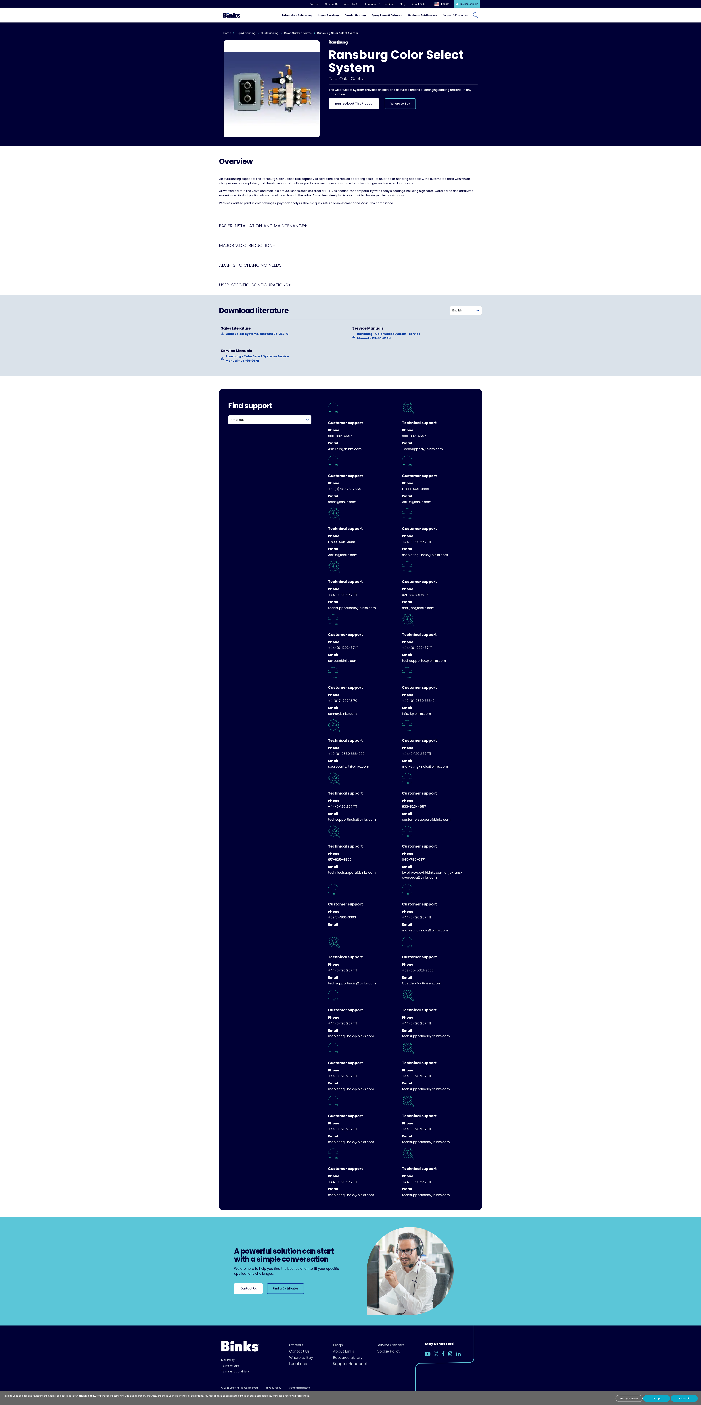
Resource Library (348, 1357)
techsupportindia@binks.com (352, 608)
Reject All (684, 1398)
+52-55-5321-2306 (418, 970)
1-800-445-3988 (415, 489)
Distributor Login (469, 3)
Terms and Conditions (235, 1371)
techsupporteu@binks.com (424, 660)
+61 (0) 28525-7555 (344, 489)
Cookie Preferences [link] (299, 1387)
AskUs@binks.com (416, 502)
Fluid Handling (269, 33)
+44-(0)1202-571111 (343, 647)
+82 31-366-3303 (342, 917)
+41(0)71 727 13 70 (342, 700)
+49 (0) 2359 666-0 (418, 700)
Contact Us (331, 4)
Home (227, 33)
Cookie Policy (388, 1351)
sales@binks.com (342, 502)
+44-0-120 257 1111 (416, 542)
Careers (314, 4)
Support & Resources (455, 15)
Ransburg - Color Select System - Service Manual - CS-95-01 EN (388, 336)
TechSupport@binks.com (422, 449)
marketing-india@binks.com (425, 555)
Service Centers (390, 1345)
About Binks (419, 4)
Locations (388, 4)
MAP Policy (228, 1360)
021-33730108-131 (415, 595)
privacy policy (86, 1395)
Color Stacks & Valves (298, 33)
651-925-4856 (339, 859)
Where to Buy (352, 4)
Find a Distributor (285, 1288)
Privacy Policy (273, 1387)
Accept (657, 1398)
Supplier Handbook (350, 1363)
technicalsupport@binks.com (352, 872)
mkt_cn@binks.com (418, 608)
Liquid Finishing (328, 15)
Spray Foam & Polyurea (387, 15)
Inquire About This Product (354, 103)
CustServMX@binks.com (421, 983)
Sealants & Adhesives (422, 15)
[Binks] (231, 15)
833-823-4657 (414, 806)
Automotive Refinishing (297, 15)
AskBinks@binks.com (345, 449)
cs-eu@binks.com (342, 660)
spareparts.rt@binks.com (348, 766)
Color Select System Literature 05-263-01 (257, 334)
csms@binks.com (342, 713)
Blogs (403, 4)
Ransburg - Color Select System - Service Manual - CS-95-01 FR (257, 358)
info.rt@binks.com (416, 713)
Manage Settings (629, 1398)
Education (371, 4)
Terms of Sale (230, 1366)
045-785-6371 (413, 859)
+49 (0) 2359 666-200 (346, 753)
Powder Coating (355, 15)
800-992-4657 (340, 436)
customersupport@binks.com (426, 819)
